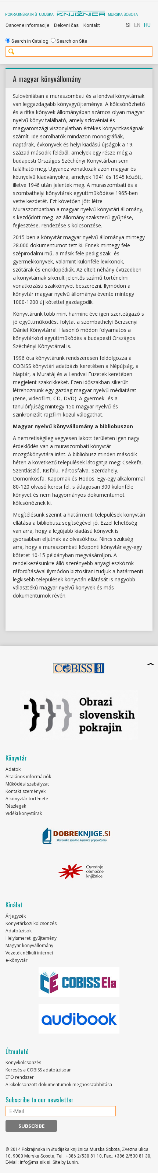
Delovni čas (66, 25)
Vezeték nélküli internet (29, 953)
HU (147, 25)
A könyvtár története (27, 798)
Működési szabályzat (27, 784)
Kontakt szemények (26, 791)
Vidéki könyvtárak (24, 813)
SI (128, 25)
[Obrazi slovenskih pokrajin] (79, 715)
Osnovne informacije (27, 25)
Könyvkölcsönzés (23, 1062)
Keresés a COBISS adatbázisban (39, 1070)
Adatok (13, 769)
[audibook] (79, 1019)
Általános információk (28, 776)
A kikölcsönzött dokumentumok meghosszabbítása (59, 1084)
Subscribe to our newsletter (39, 1099)
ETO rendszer (20, 1077)
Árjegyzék (16, 916)
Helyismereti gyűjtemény (31, 938)
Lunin (72, 1162)
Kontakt (91, 25)
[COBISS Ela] (79, 982)
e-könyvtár (17, 960)
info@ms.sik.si (35, 1162)
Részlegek (16, 806)
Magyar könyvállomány (29, 945)
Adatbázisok (19, 931)
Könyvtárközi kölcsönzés (31, 923)
